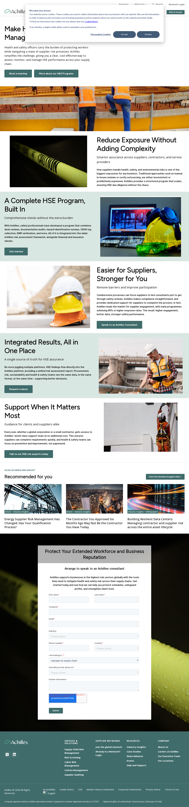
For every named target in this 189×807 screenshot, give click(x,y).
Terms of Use (172, 789)
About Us (139, 4)
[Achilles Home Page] (16, 11)
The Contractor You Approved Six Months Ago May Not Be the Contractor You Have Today (94, 523)
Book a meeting (18, 73)
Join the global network (109, 746)
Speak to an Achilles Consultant (119, 324)
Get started (16, 251)
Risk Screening (72, 757)
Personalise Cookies (101, 34)
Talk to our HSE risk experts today (28, 454)
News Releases (135, 756)
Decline (148, 34)
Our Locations (165, 760)
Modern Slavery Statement (100, 789)
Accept (124, 34)
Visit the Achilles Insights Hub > (165, 476)
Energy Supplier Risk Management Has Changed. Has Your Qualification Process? (32, 523)
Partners (123, 4)
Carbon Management (76, 770)
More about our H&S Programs (56, 73)
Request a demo (18, 389)
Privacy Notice (153, 789)
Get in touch (175, 12)
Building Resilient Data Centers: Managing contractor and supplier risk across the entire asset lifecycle (155, 523)
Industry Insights (136, 746)
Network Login (177, 4)
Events (130, 760)
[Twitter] (7, 754)
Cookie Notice (91, 21)
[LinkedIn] (14, 754)
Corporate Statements (129, 789)
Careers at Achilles (168, 751)
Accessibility (49, 789)
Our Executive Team (169, 756)
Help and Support (136, 765)
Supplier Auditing (74, 774)
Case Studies (134, 751)
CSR (80, 789)
